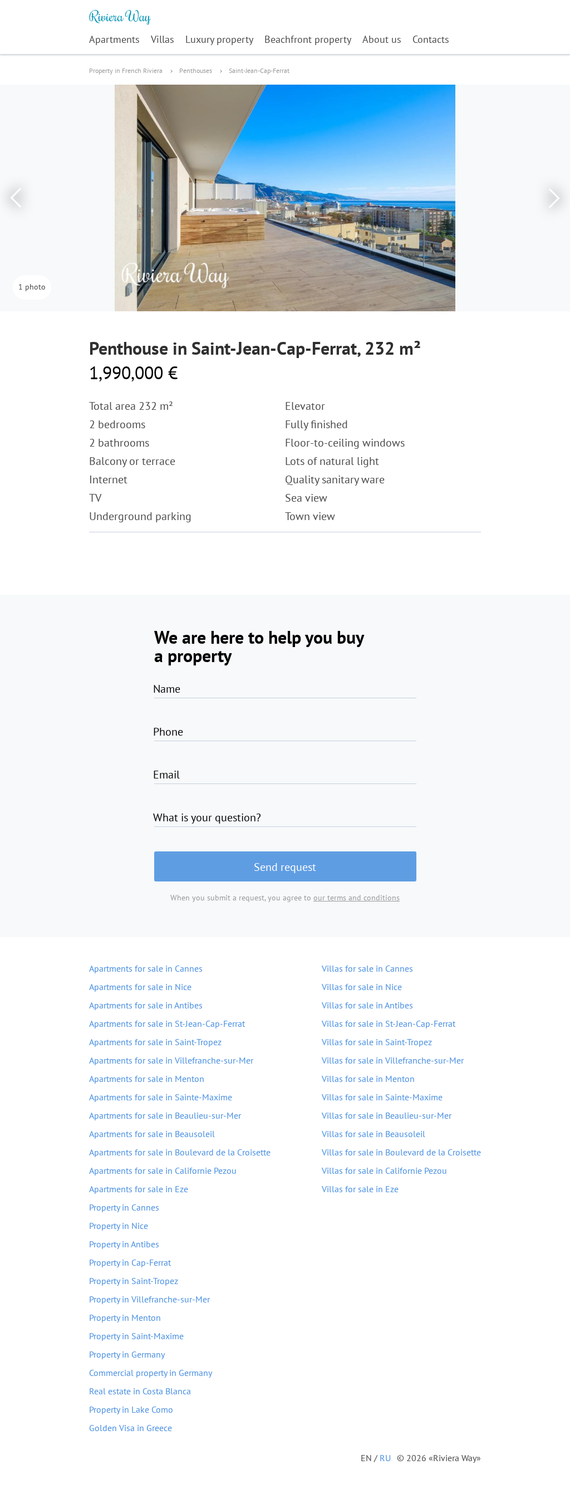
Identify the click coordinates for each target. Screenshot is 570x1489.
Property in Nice (118, 1225)
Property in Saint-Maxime (136, 1335)
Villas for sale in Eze (360, 1188)
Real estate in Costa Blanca (140, 1391)
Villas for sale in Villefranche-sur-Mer (393, 1060)
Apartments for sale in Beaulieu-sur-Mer (165, 1115)
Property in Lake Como (131, 1409)
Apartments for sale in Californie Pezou (163, 1170)
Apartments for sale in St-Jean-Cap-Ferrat (167, 1023)
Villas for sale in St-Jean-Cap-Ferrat (388, 1023)
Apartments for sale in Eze (138, 1188)
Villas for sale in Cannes (367, 968)
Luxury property (219, 39)
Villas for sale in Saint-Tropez (377, 1041)
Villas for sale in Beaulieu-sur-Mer (386, 1115)
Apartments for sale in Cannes (146, 968)
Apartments (114, 39)
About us (381, 39)
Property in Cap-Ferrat (130, 1262)
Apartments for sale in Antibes (146, 1005)
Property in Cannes (124, 1207)
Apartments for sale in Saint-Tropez (155, 1041)
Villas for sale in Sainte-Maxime (382, 1097)
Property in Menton (125, 1317)
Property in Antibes (124, 1244)
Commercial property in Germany (150, 1372)
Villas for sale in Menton (368, 1078)
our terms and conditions (356, 898)
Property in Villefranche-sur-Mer (149, 1299)
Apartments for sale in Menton (146, 1078)
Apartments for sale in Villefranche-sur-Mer (171, 1060)
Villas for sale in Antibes (367, 1005)
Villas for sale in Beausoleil (373, 1133)
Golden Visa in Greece (130, 1427)
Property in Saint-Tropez (133, 1280)
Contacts (430, 39)
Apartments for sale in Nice (140, 986)
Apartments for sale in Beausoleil (152, 1133)
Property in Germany (127, 1354)
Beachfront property (307, 39)
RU (385, 1457)
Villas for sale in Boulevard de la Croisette (401, 1152)
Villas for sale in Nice (362, 986)
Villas (162, 39)
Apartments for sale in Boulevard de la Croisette (180, 1152)
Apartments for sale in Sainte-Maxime (160, 1097)
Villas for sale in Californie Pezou (384, 1170)
